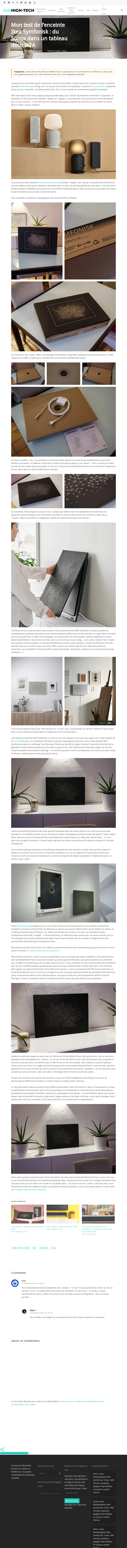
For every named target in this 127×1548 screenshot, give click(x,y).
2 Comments (107, 38)
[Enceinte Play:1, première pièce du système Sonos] (27, 1214)
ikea (34, 1248)
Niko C (17, 51)
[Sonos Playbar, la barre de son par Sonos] (63, 1214)
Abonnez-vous (72, 1501)
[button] (37, 240)
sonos (53, 1248)
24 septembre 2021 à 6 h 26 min (41, 1313)
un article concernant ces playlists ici (43, 950)
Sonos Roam (24, 86)
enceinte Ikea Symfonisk (48, 182)
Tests (64, 51)
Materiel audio (54, 51)
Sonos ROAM (18, 741)
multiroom (44, 1248)
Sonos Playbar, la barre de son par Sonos (62, 1227)
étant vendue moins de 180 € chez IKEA (28, 1190)
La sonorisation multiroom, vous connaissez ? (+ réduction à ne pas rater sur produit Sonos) (97, 1229)
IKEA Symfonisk (97, 86)
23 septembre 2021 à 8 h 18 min (33, 1283)
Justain (96, 1501)
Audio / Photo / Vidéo (20, 1248)
